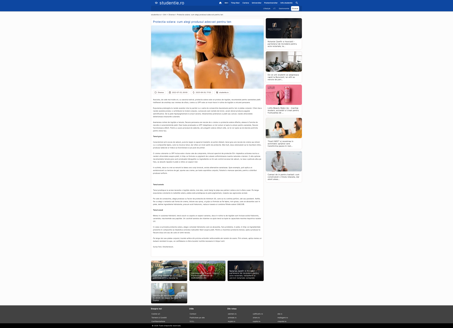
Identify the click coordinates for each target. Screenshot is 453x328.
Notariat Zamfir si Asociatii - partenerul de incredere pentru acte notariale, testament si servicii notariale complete (244, 274)
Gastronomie (284, 8)
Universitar (257, 3)
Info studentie (287, 3)
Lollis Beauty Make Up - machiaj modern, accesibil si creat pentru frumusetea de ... (283, 110)
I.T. (274, 8)
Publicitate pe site (197, 318)
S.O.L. (192, 321)
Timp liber (235, 3)
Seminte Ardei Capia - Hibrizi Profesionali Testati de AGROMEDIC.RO (205, 275)
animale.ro (232, 318)
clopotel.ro (282, 321)
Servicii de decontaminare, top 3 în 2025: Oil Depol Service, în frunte (168, 297)
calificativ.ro (258, 314)
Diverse (295, 8)
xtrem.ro (256, 318)
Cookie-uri (155, 314)
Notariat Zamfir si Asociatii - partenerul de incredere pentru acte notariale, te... (282, 43)
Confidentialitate (158, 321)
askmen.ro (232, 314)
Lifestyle (266, 8)
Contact (193, 314)
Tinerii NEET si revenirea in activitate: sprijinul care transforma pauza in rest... (280, 143)
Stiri (226, 3)
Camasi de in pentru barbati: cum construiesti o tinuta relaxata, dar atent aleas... (283, 176)
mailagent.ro (283, 318)
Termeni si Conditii (159, 318)
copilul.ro (256, 321)
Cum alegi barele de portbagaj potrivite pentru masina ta (167, 276)
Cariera (246, 3)
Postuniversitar (271, 3)
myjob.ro (231, 321)
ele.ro (280, 314)
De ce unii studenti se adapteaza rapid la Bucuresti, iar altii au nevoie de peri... (283, 77)
